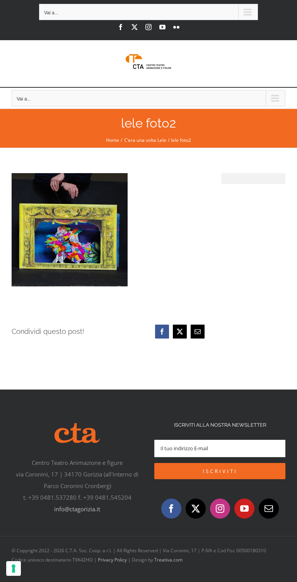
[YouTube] (244, 509)
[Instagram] (220, 509)
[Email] (198, 331)
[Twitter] (196, 509)
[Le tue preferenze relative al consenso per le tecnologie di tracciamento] (13, 568)
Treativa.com (168, 559)
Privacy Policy (112, 559)
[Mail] (269, 509)
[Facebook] (162, 331)
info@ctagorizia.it (77, 509)
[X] (180, 331)
